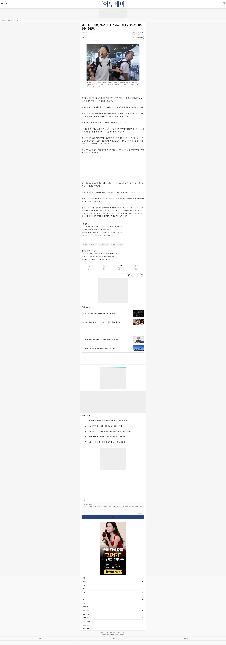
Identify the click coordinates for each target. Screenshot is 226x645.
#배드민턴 (93, 244)
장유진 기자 (85, 37)
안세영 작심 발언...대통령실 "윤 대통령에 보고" (96, 229)
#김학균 (120, 244)
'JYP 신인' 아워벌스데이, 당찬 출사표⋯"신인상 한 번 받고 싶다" (101, 254)
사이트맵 (186, 638)
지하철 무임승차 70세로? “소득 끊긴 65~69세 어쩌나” (98, 235)
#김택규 (113, 244)
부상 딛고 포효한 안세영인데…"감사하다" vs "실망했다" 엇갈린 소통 (102, 227)
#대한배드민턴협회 (103, 244)
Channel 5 (86, 625)
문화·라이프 (11, 20)
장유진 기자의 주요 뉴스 (89, 251)
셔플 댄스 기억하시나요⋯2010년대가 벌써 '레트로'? (98, 259)
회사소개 (40, 638)
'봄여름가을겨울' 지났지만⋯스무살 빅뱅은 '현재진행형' (98, 256)
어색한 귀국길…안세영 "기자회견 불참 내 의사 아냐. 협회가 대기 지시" (103, 232)
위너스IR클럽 (86, 628)
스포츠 (17, 20)
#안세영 (85, 244)
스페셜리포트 (86, 621)
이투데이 (4, 20)
